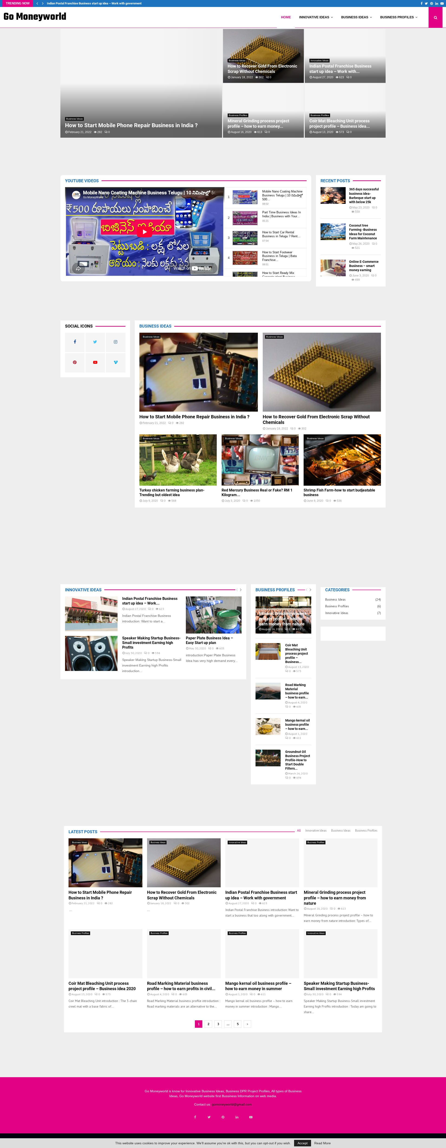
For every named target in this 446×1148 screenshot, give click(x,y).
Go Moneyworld (34, 17)
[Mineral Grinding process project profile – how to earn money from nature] (341, 863)
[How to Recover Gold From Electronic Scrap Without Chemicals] (322, 372)
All (299, 830)
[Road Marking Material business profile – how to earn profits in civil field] (268, 691)
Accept (303, 1143)
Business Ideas (354, 17)
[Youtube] (251, 1117)
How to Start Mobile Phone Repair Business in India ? (194, 417)
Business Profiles (397, 17)
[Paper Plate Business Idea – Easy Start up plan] (214, 615)
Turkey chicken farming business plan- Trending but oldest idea (259, 123)
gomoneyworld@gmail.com (232, 1104)
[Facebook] (195, 1117)
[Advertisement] (203, 155)
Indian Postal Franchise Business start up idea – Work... (149, 600)
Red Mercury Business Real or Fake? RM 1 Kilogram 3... (343, 123)
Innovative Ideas (314, 17)
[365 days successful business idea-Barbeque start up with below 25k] (333, 195)
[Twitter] (209, 1117)
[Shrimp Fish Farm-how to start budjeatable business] (342, 460)
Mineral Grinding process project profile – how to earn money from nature (96, 3)
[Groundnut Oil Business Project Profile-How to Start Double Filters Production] (268, 758)
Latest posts (83, 831)
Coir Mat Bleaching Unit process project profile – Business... (296, 653)
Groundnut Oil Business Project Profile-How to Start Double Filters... (297, 760)
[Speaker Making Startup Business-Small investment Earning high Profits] (91, 653)
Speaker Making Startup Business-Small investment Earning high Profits (344, 69)
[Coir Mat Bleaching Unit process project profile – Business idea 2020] (268, 651)
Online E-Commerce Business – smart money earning (364, 266)
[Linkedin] (237, 1117)
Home (286, 17)
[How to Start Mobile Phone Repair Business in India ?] (198, 372)
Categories (337, 589)
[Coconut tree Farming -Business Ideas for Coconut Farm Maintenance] (333, 231)
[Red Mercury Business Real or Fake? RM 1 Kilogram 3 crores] (260, 460)
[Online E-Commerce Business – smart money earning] (333, 268)
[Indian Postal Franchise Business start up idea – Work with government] (91, 613)
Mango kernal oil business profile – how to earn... (297, 725)
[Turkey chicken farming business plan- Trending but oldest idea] (178, 460)
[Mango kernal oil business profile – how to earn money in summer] (268, 726)
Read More (322, 1143)
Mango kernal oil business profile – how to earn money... (261, 69)
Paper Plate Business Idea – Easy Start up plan (209, 640)
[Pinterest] (223, 1117)
